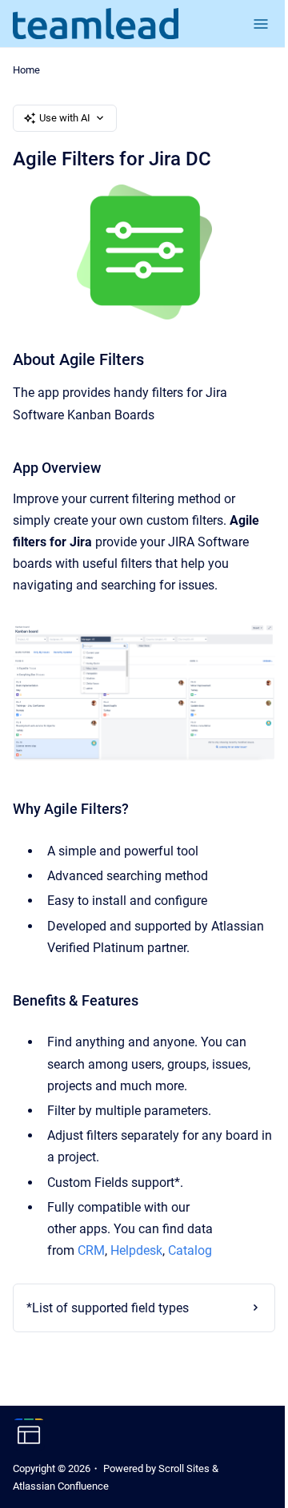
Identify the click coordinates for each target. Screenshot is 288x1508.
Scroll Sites (184, 1468)
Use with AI (64, 118)
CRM (91, 1250)
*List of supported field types (107, 1301)
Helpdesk (136, 1250)
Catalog (190, 1250)
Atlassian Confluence (61, 1486)
